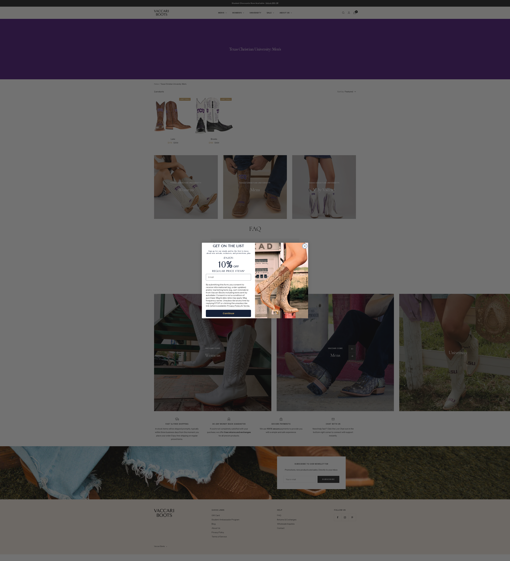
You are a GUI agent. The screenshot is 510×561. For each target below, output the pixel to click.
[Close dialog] (304, 246)
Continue (228, 313)
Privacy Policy (234, 305)
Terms (246, 305)
